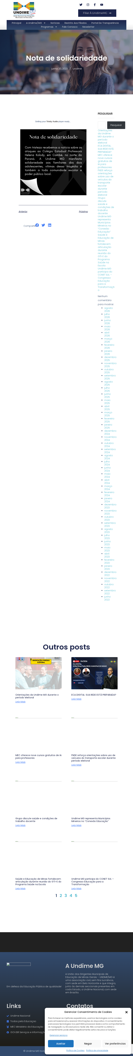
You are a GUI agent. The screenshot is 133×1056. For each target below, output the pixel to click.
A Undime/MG (34, 23)
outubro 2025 (109, 371)
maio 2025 (107, 402)
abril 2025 (107, 408)
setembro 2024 (110, 451)
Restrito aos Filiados (76, 23)
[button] (126, 1011)
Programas (47, 26)
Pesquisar (105, 113)
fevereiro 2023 (109, 561)
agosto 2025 (108, 383)
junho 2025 (107, 395)
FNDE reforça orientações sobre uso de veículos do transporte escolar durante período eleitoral (105, 183)
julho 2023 (107, 537)
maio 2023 (107, 549)
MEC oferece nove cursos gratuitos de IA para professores (105, 161)
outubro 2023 (109, 518)
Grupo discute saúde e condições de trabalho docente (106, 205)
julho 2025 (107, 389)
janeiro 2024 (108, 500)
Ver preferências (115, 1043)
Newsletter (88, 26)
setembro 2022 (110, 592)
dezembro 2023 (110, 506)
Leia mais (20, 702)
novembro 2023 (110, 512)
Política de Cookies (75, 1050)
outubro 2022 (109, 586)
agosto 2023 (108, 531)
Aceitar (60, 1043)
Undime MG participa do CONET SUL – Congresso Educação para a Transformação (106, 279)
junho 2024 (107, 469)
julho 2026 (107, 316)
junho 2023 (107, 543)
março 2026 (108, 340)
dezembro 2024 (110, 432)
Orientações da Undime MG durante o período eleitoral (106, 136)
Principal (16, 23)
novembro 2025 (110, 365)
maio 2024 (107, 475)
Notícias (55, 23)
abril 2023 (107, 555)
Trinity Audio (52, 121)
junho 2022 (107, 598)
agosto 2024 (108, 457)
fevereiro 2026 (109, 346)
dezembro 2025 (110, 359)
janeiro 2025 (108, 426)
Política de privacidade (97, 1050)
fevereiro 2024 (109, 494)
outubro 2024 (109, 445)
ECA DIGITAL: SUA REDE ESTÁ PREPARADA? (106, 149)
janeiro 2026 (108, 352)
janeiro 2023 (108, 567)
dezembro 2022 (110, 574)
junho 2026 (107, 322)
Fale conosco (70, 26)
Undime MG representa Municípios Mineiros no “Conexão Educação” (104, 224)
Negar (88, 1043)
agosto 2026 (108, 309)
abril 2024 (107, 481)
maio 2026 (107, 328)
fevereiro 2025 (109, 420)
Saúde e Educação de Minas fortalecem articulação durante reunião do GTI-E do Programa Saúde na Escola (106, 250)
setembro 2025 (110, 377)
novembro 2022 (110, 580)
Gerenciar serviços (58, 1035)
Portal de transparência (105, 23)
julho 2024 (107, 463)
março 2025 (108, 414)
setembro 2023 (110, 524)
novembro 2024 (110, 438)
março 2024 (108, 488)
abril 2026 (107, 334)
